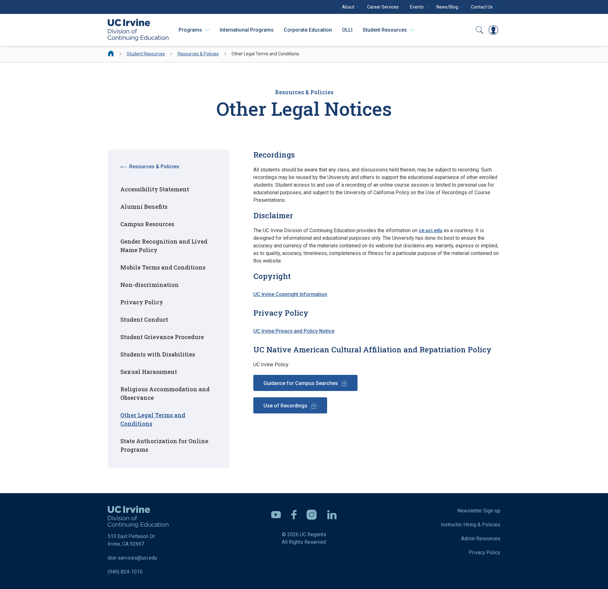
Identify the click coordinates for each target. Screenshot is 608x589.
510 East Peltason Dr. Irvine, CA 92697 (131, 540)
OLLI (347, 30)
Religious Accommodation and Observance (165, 393)
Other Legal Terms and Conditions (152, 419)
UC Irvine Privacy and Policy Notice (293, 331)
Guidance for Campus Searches (300, 383)
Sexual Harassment (148, 371)
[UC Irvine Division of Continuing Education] (138, 30)
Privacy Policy (141, 302)
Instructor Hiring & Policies (470, 525)
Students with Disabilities (157, 354)
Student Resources (146, 53)
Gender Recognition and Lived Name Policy (163, 246)
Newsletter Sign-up (478, 511)
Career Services (383, 6)
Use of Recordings (285, 406)
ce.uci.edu (430, 230)
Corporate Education (308, 30)
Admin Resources (480, 539)
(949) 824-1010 (125, 572)
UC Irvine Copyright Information (290, 294)
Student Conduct (144, 319)
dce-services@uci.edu (132, 558)
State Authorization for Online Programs (164, 445)
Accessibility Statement (154, 189)
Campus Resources (147, 224)
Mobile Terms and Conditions (163, 267)
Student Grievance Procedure (162, 337)
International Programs (247, 30)
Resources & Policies (198, 53)
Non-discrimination (149, 284)
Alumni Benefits (144, 206)
